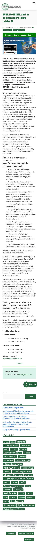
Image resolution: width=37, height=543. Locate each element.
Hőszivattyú (22, 460)
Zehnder (6, 502)
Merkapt (30, 479)
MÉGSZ (6, 482)
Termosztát (21, 494)
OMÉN (22, 482)
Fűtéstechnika (10, 456)
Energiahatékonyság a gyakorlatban (16, 430)
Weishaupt (30, 497)
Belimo (13, 442)
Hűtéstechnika (10, 464)
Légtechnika (25, 471)
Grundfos (22, 457)
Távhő (5, 497)
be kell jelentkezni (25, 374)
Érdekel (19, 363)
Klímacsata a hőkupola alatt (13, 408)
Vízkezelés (13, 497)
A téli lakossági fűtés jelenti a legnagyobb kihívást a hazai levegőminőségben (18, 412)
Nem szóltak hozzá (24, 28)
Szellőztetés (10, 493)
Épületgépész (10, 505)
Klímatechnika (12, 467)
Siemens (7, 489)
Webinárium (21, 497)
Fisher (19, 453)
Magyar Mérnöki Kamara (18, 475)
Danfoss (14, 449)
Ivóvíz (20, 464)
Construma (7, 30)
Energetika (23, 449)
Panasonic (8, 486)
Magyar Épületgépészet (14, 478)
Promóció (18, 486)
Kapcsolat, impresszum (26, 533)
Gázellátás (8, 460)
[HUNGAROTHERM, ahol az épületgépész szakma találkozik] (19, 45)
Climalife (21, 441)
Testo (29, 493)
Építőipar (17, 501)
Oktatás (14, 482)
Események (9, 452)
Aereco (6, 442)
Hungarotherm (19, 30)
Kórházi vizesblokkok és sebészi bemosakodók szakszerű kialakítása (16, 417)
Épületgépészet (26, 505)
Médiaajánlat (29, 539)
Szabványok (18, 490)
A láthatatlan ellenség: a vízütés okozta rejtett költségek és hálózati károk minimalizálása (17, 424)
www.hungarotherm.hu (12, 358)
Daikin (6, 449)
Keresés (5, 393)
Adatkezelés (11, 533)
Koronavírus (27, 468)
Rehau (27, 486)
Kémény (7, 471)
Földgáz (27, 453)
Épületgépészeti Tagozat (14, 509)
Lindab (15, 471)
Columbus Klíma (11, 445)
